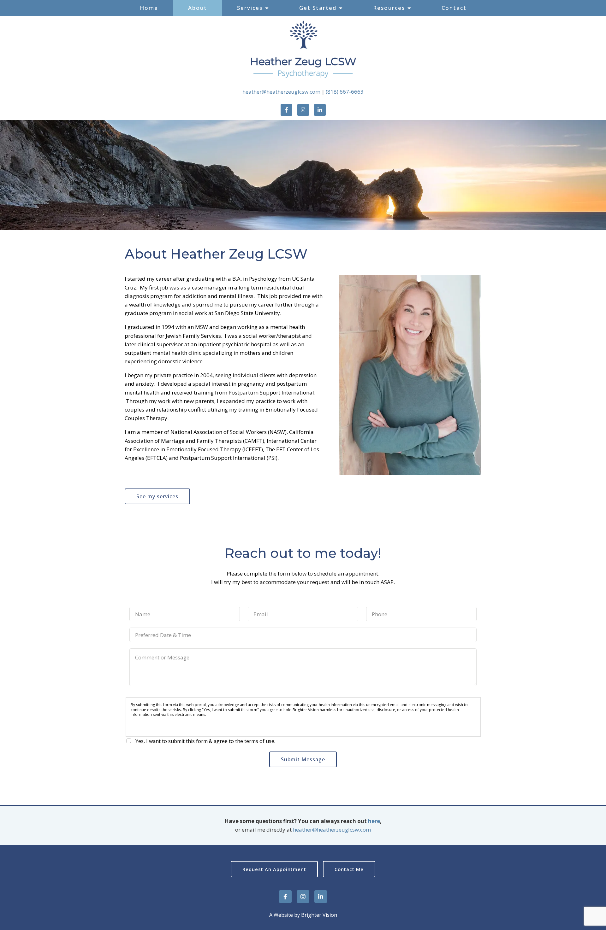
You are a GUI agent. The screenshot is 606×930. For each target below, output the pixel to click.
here (374, 821)
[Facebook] (286, 110)
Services (250, 7)
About (197, 7)
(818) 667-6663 (345, 91)
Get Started (317, 7)
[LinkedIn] (320, 110)
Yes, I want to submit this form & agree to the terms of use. (205, 741)
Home (149, 7)
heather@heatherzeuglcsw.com (281, 91)
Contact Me (349, 869)
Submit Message (303, 759)
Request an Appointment (274, 869)
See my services (157, 496)
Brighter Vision (319, 914)
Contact (454, 7)
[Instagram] (303, 110)
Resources (389, 7)
